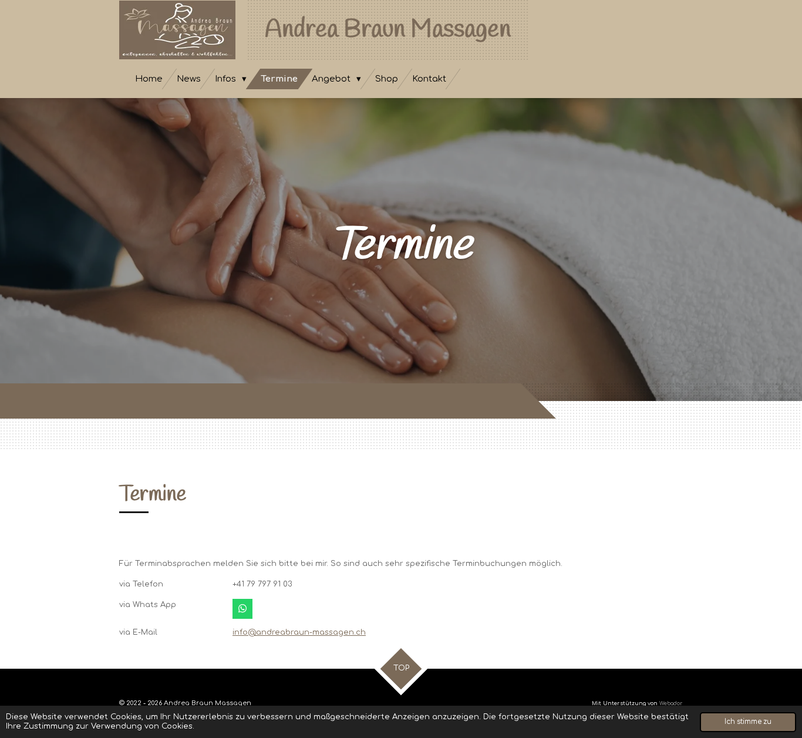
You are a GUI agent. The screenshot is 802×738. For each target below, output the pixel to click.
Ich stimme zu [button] (748, 722)
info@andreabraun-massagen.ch (299, 632)
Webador (671, 703)
